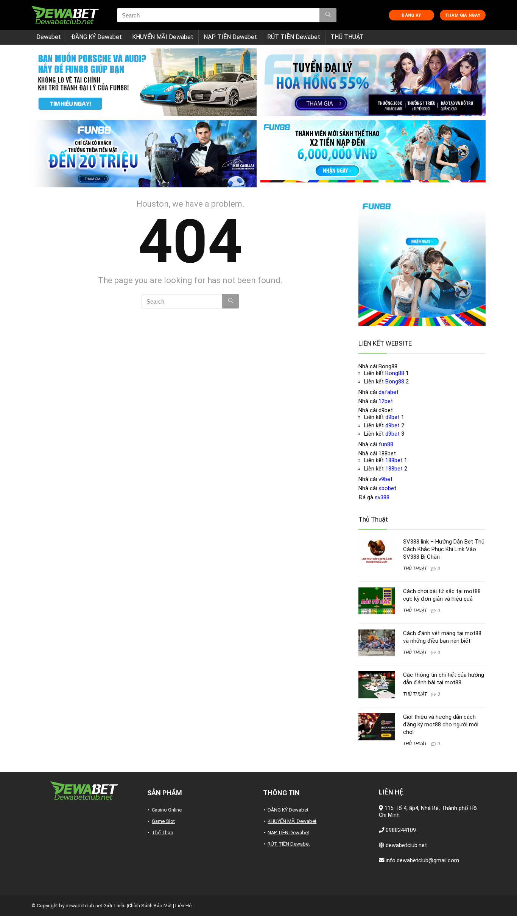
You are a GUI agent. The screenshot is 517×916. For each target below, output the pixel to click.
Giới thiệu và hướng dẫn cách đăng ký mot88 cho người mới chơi (440, 724)
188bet (394, 460)
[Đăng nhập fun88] (373, 154)
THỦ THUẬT (347, 37)
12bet (385, 401)
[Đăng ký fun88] (422, 262)
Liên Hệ (183, 905)
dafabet (388, 392)
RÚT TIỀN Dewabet (293, 37)
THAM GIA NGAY (462, 15)
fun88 (385, 444)
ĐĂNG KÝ (411, 15)
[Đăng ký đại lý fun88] (144, 82)
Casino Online (167, 810)
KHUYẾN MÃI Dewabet (162, 37)
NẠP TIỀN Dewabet (230, 37)
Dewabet (48, 37)
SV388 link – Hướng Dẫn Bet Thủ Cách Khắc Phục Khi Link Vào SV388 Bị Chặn (443, 549)
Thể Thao (162, 832)
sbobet (387, 488)
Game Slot (163, 821)
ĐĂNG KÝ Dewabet (96, 37)
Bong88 (394, 373)
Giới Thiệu (114, 905)
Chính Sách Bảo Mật (150, 905)
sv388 (382, 497)
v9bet (385, 479)
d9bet (392, 417)
